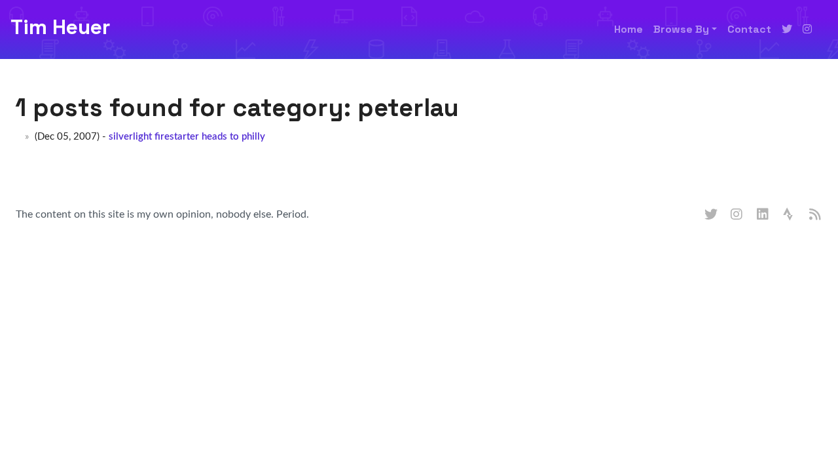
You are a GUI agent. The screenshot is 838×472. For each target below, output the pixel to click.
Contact (749, 29)
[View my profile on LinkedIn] (763, 215)
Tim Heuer (60, 27)
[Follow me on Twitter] (786, 29)
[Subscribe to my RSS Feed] (815, 215)
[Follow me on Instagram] (807, 29)
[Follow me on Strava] (789, 215)
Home (628, 29)
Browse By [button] (681, 29)
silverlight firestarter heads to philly (187, 137)
